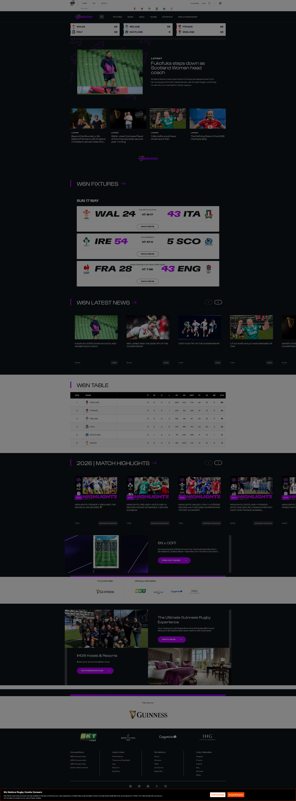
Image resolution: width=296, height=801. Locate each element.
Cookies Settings (217, 795)
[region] (148, 795)
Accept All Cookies (236, 795)
